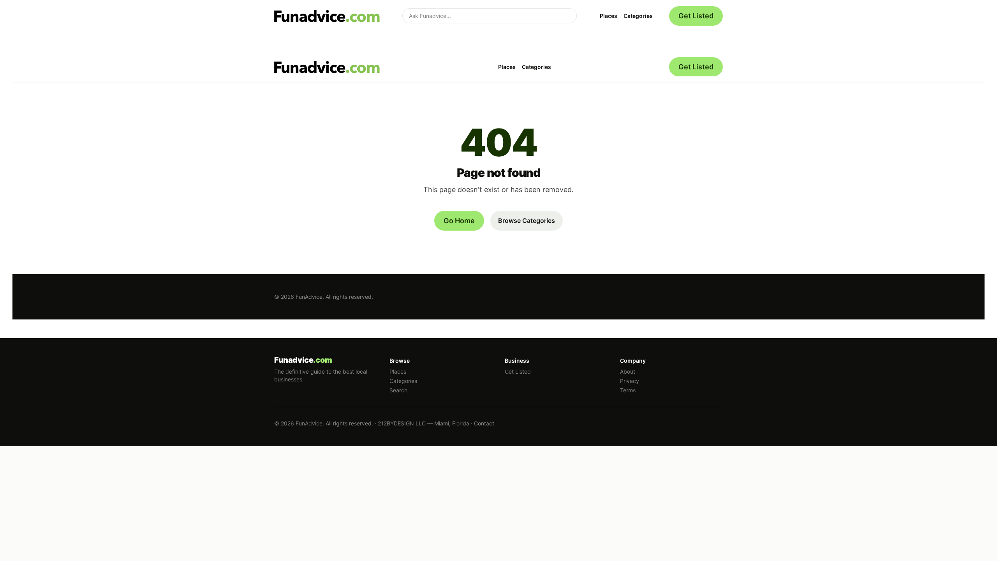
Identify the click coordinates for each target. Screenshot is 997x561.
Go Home (459, 221)
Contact (484, 423)
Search (398, 390)
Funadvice (303, 360)
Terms (628, 390)
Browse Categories (526, 220)
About (627, 371)
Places (608, 15)
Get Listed (695, 16)
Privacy (629, 381)
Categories (638, 15)
